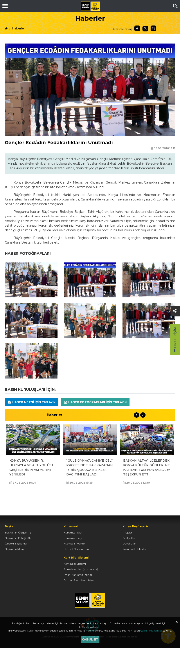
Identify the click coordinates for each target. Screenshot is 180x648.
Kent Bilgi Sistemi (75, 563)
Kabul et (90, 639)
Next (143, 415)
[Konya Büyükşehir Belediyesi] (90, 6)
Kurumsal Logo (73, 538)
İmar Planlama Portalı (78, 574)
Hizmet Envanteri (75, 543)
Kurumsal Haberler (134, 549)
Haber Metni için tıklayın (33, 402)
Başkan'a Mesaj (14, 549)
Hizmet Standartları (76, 549)
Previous (136, 415)
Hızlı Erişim (175, 338)
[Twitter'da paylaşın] (145, 28)
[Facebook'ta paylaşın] (137, 28)
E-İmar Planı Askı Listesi (79, 580)
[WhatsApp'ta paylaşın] (153, 28)
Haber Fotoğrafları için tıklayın (97, 402)
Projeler (127, 532)
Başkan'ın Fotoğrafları (19, 538)
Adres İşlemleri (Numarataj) (81, 569)
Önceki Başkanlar (16, 543)
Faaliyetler (128, 538)
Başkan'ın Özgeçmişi (18, 532)
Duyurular (129, 543)
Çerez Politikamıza (151, 630)
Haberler (18, 28)
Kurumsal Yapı (73, 532)
